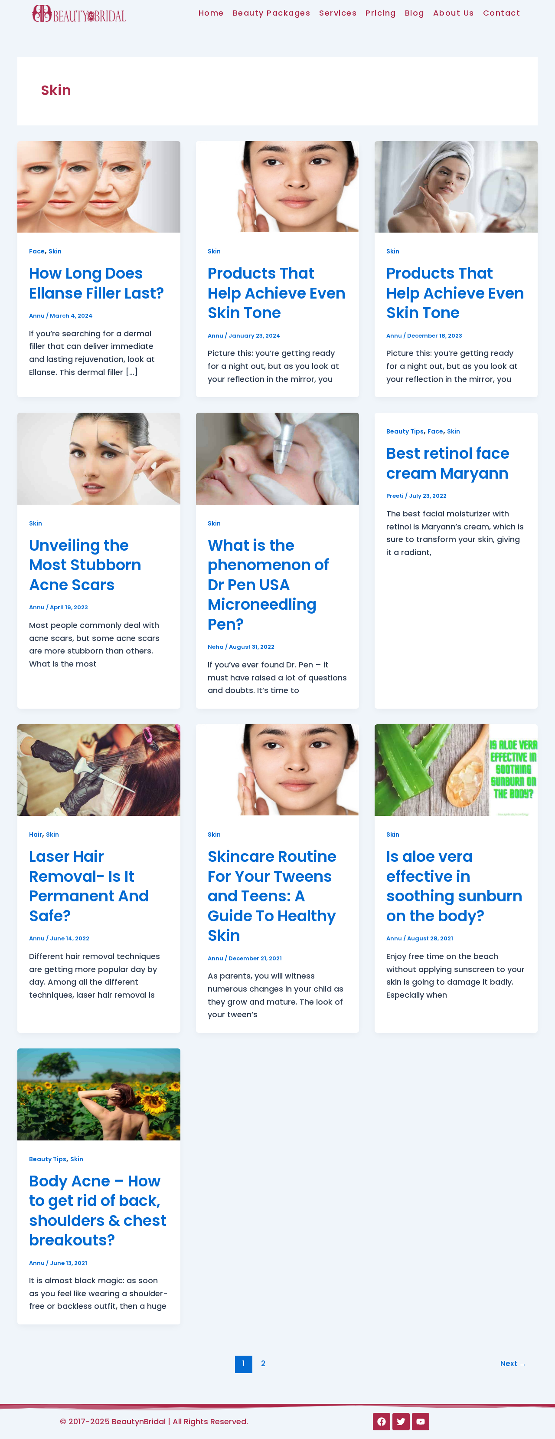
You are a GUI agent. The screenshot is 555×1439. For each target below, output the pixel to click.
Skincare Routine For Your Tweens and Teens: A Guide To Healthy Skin (272, 896)
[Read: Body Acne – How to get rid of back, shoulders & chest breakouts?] (98, 1093)
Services (338, 12)
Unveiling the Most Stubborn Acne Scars (85, 565)
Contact (502, 12)
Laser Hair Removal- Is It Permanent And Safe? (89, 886)
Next (513, 1363)
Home (211, 12)
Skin (55, 251)
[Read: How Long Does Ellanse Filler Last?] (98, 186)
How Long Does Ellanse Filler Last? (96, 283)
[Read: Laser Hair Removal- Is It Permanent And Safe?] (98, 769)
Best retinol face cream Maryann (447, 463)
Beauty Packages (272, 12)
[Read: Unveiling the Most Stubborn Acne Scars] (98, 458)
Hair (35, 834)
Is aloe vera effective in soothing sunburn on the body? (454, 886)
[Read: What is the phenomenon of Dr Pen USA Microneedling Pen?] (277, 458)
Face (37, 251)
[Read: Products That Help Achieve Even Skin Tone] (277, 186)
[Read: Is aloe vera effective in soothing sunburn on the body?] (456, 769)
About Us (453, 12)
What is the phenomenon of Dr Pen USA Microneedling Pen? (268, 585)
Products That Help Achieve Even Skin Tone (277, 293)
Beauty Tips (405, 431)
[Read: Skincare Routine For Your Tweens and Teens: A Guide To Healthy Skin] (277, 769)
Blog (414, 12)
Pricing (381, 12)
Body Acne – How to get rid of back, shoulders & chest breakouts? (97, 1210)
